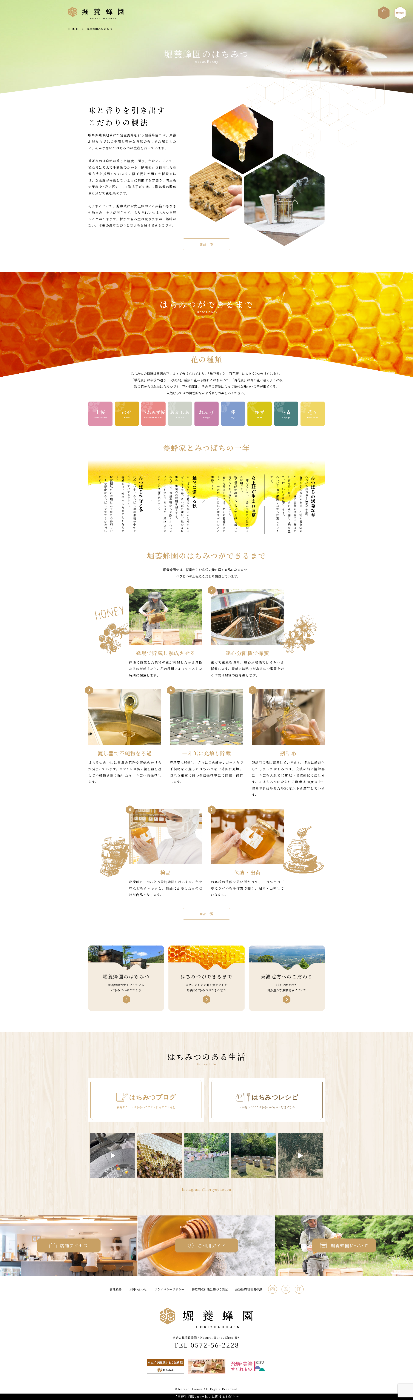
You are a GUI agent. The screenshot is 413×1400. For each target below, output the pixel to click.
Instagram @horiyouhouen (206, 1189)
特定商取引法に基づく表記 (210, 1289)
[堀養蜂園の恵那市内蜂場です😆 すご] (253, 1155)
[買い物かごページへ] (384, 9)
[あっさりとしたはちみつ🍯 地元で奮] (112, 1155)
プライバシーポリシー (169, 1289)
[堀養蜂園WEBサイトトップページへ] (96, 18)
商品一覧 (206, 244)
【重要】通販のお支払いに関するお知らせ (206, 1396)
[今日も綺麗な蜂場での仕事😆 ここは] (206, 1155)
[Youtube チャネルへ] (285, 1286)
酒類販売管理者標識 (248, 1289)
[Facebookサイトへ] (299, 1286)
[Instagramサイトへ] (272, 1286)
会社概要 (115, 1289)
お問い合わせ (138, 1289)
